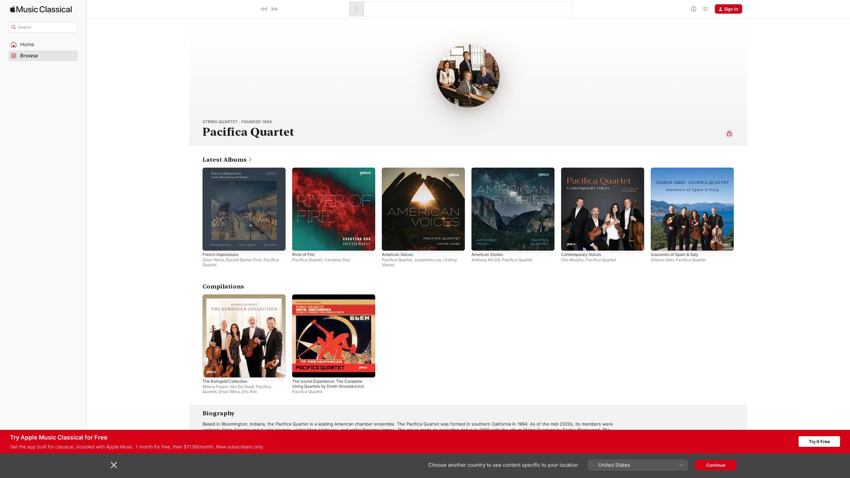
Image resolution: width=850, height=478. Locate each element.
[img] (41, 9)
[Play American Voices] (390, 242)
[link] (227, 159)
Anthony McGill (485, 259)
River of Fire (304, 170)
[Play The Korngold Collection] (211, 369)
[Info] (693, 9)
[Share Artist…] (729, 133)
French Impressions (223, 170)
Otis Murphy (572, 259)
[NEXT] (274, 9)
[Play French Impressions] (211, 242)
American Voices (399, 170)
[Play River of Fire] (300, 242)
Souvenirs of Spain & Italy (677, 170)
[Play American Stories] (480, 242)
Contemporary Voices (583, 170)
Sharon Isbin (662, 259)
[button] (43, 44)
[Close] (114, 465)
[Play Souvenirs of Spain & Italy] (659, 242)
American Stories (489, 170)
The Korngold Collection (227, 297)
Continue (715, 465)
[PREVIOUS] (264, 9)
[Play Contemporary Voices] (569, 242)
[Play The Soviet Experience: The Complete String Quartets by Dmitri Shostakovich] (300, 369)
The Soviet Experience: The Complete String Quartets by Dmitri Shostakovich (332, 299)
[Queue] (705, 9)
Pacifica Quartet (307, 259)
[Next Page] (740, 209)
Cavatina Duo (337, 259)
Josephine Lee (427, 259)
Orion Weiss (213, 259)
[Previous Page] (196, 209)
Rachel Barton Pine (244, 259)
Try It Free (819, 441)
